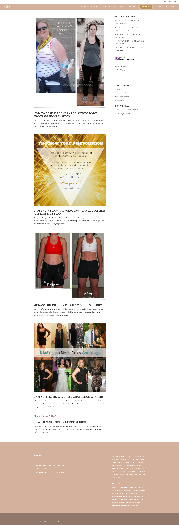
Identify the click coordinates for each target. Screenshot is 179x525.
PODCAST (112, 7)
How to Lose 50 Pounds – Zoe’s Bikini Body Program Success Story (65, 115)
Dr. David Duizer (161, 7)
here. (137, 505)
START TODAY (146, 7)
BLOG (105, 7)
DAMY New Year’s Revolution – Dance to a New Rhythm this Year (69, 212)
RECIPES (120, 7)
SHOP (74, 7)
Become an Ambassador (123, 93)
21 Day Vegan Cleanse (122, 113)
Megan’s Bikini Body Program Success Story (68, 305)
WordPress (58, 522)
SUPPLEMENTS (83, 7)
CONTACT (172, 7)
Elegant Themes (44, 522)
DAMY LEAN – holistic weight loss (127, 109)
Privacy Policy (120, 100)
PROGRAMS (94, 7)
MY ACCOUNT (172, 1)
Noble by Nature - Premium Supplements (46, 469)
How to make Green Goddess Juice (60, 422)
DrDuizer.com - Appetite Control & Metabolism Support (50, 472)
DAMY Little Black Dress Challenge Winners (68, 396)
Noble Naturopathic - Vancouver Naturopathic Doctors (50, 465)
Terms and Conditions (122, 97)
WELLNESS (131, 7)
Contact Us (118, 89)
